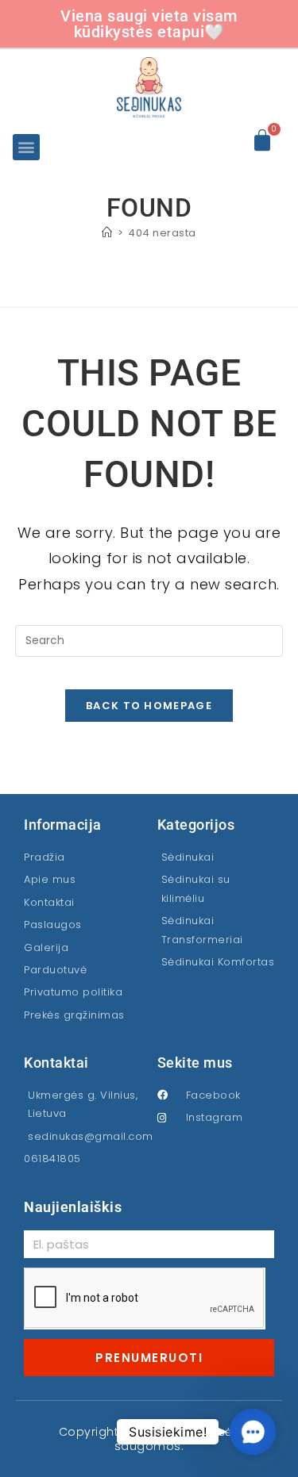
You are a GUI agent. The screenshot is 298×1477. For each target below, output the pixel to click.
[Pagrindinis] (107, 232)
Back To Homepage (149, 705)
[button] (26, 147)
